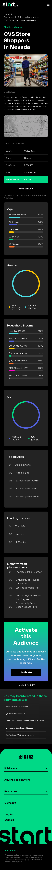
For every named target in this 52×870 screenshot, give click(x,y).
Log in (8, 814)
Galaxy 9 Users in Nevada (17, 706)
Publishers (10, 768)
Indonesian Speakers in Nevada (19, 728)
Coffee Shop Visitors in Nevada (20, 735)
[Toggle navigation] (47, 4)
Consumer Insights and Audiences (22, 17)
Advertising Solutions (17, 779)
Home (7, 14)
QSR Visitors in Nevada (16, 714)
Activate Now (26, 188)
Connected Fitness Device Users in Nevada (25, 721)
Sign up (9, 819)
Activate (26, 672)
